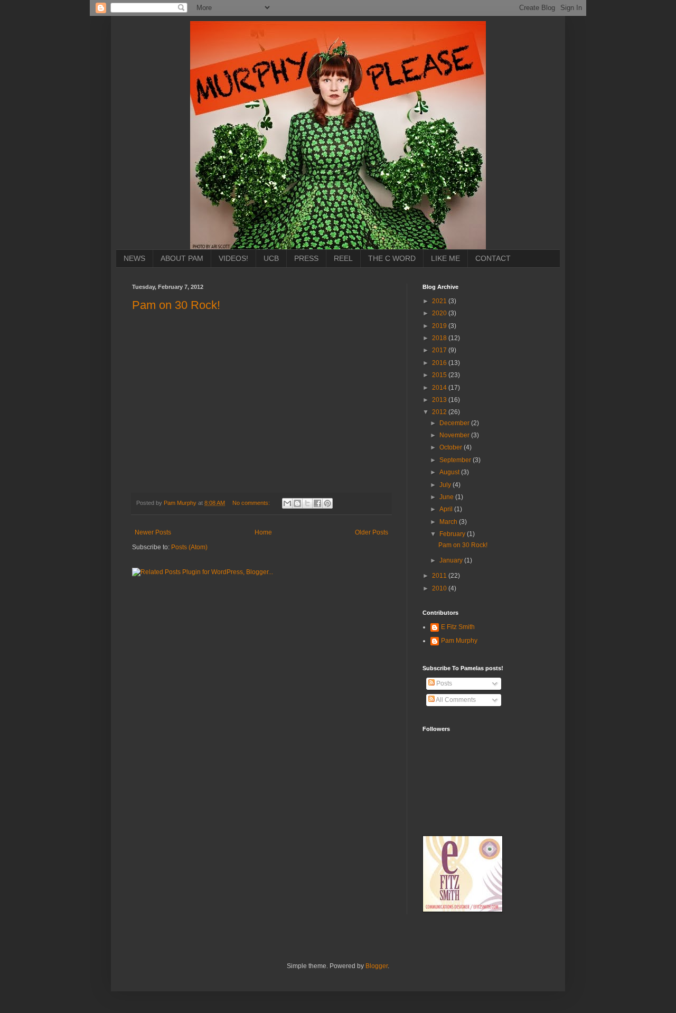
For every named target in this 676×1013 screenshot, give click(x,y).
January (451, 560)
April (446, 509)
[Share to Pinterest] (327, 503)
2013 (440, 400)
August (450, 472)
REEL (343, 258)
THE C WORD (392, 258)
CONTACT (493, 258)
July (446, 485)
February (453, 534)
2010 (440, 588)
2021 (440, 301)
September (456, 460)
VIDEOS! (233, 258)
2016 (440, 363)
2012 (440, 412)
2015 (440, 375)
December (455, 423)
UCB (271, 258)
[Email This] (287, 503)
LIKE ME (445, 258)
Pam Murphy (459, 640)
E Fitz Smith (458, 627)
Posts (443, 683)
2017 (440, 350)
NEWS (134, 258)
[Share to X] (307, 503)
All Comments (455, 700)
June (447, 497)
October (451, 447)
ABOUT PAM (182, 258)
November (455, 435)
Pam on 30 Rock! (176, 305)
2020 (440, 313)
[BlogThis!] (297, 503)
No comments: (251, 503)
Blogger (376, 966)
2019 (440, 326)
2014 (440, 387)
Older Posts (371, 532)
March (449, 522)
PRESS (306, 258)
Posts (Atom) (189, 547)
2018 (440, 338)
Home (263, 532)
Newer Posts (153, 532)
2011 (440, 575)
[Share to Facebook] (317, 503)
